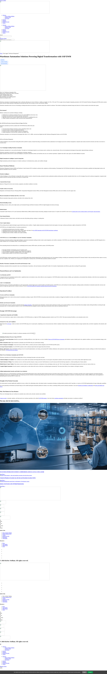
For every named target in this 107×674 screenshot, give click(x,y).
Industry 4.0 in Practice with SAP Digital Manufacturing (12, 483)
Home (1, 53)
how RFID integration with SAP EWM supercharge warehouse (45, 230)
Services (4, 19)
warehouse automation (58, 398)
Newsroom (7, 18)
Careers (3, 23)
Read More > (2, 474)
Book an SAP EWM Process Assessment (56, 339)
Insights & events (5, 21)
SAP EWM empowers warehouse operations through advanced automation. (42, 286)
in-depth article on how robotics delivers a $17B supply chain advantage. (86, 211)
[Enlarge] (34, 333)
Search (1, 39)
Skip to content (3, 0)
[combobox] (5, 36)
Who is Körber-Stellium (9, 16)
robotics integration (28, 304)
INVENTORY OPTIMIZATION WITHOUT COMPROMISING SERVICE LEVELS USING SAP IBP (22, 471)
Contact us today (3, 398)
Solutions (4, 20)
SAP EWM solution (43, 398)
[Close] (1, 668)
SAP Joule (9, 323)
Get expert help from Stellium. (12, 350)
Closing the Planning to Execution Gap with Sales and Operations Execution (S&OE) (18, 477)
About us (4, 15)
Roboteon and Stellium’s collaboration (85, 385)
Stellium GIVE (8, 17)
